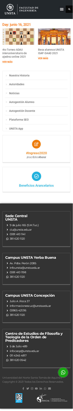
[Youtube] (36, 388)
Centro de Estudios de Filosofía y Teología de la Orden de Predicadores (34, 337)
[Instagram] (32, 388)
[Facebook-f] (23, 388)
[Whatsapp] (45, 388)
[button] (62, 9)
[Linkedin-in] (41, 388)
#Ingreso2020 (36, 153)
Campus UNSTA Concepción (30, 295)
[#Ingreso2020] (36, 144)
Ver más (7, 62)
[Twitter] (28, 388)
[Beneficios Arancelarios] (36, 176)
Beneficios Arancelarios (36, 185)
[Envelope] (49, 388)
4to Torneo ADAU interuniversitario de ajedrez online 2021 (14, 53)
